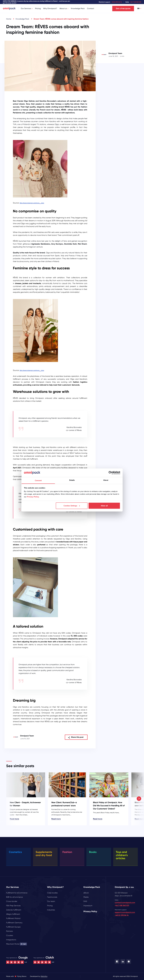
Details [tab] (72, 480)
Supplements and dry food (44, 853)
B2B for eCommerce (14, 897)
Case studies (52, 893)
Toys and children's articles (122, 855)
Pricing (38, 8)
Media (86, 897)
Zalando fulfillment (13, 910)
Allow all (104, 506)
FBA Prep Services (13, 906)
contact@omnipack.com (125, 902)
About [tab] (105, 480)
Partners (9, 931)
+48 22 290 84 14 (116, 2)
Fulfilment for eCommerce (16, 893)
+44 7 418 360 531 (135, 2)
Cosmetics (15, 852)
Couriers (9, 935)
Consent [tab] (38, 480)
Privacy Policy (33, 497)
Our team (51, 901)
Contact (90, 8)
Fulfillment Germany (14, 923)
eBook (86, 893)
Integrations (11, 940)
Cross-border (11, 901)
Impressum (87, 906)
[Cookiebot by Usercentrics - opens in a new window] (110, 472)
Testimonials (52, 897)
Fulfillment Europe (13, 927)
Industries (51, 910)
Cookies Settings (70, 506)
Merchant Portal (16, 944)
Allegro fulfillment (13, 914)
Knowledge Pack (78, 8)
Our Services (26, 8)
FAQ (85, 901)
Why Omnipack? (50, 8)
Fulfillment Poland (13, 918)
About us (63, 8)
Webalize (44, 976)
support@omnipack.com (125, 912)
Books (93, 852)
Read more (14, 819)
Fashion (67, 852)
